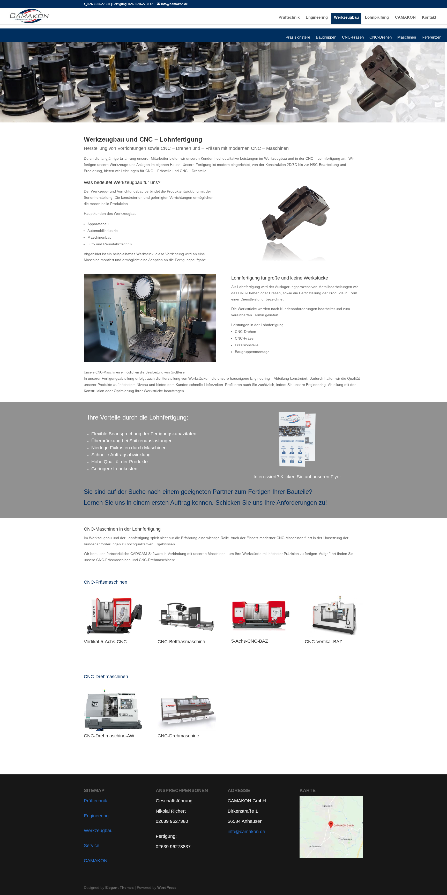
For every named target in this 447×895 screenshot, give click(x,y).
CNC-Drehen (380, 38)
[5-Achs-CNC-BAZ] (260, 615)
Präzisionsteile (298, 38)
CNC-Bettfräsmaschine (181, 641)
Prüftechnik (289, 17)
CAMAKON (405, 17)
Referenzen (431, 38)
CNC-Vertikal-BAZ (323, 641)
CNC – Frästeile (158, 171)
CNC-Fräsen (353, 38)
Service (91, 845)
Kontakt (429, 17)
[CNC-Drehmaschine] (187, 710)
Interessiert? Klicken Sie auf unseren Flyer (297, 476)
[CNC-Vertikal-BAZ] (334, 616)
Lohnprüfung (377, 17)
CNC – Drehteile (193, 171)
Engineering (317, 17)
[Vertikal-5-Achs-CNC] (113, 616)
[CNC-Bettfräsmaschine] (187, 616)
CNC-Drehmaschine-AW (109, 735)
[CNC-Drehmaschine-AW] (113, 710)
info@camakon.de (246, 831)
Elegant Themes (119, 887)
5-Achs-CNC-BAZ (249, 641)
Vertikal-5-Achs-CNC (105, 641)
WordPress (166, 887)
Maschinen (406, 38)
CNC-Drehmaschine (178, 735)
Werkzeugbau (346, 17)
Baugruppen (326, 38)
